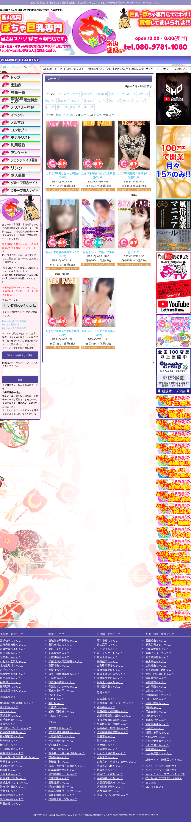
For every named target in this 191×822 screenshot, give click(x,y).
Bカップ (51, 100)
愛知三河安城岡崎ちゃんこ (64, 732)
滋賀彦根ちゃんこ (107, 698)
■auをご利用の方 (11, 324)
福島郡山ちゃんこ (10, 682)
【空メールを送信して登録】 (20, 355)
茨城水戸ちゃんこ (10, 715)
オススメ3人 (128, 94)
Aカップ (144, 94)
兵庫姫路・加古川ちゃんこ (112, 728)
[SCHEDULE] (20, 84)
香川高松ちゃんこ (155, 661)
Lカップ (75, 107)
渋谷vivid (150, 782)
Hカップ (128, 100)
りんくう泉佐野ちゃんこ (111, 753)
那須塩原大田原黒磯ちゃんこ (65, 661)
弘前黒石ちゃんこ (10, 657)
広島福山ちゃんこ (155, 665)
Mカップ (89, 107)
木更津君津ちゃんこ (12, 765)
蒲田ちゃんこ (56, 703)
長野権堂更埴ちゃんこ (110, 670)
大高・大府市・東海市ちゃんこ (66, 765)
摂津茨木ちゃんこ (107, 770)
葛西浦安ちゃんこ (58, 665)
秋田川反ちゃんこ (10, 653)
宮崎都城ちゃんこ (155, 678)
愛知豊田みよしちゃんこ (62, 774)
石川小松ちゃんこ (107, 640)
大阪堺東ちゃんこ (107, 749)
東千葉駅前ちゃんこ (12, 719)
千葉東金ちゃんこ (10, 774)
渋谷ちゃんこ (56, 699)
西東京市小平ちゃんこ (61, 690)
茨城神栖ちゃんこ (58, 657)
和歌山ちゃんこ (106, 707)
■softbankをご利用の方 (14, 328)
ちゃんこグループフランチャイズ (165, 774)
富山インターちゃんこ (110, 653)
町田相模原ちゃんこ (12, 749)
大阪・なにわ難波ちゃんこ (112, 795)
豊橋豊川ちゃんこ (58, 761)
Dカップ (77, 100)
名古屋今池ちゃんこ (60, 728)
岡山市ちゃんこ (154, 728)
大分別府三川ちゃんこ (158, 753)
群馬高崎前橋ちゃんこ (13, 732)
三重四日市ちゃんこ (60, 749)
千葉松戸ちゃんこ (10, 790)
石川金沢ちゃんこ (107, 649)
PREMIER (101, 94)
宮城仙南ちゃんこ (10, 640)
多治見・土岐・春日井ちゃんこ (66, 753)
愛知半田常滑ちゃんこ (61, 786)
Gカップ (115, 100)
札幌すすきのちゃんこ (13, 674)
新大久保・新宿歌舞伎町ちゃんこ (19, 757)
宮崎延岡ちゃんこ (155, 749)
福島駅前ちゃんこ (10, 686)
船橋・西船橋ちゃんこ (61, 711)
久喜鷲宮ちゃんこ (58, 653)
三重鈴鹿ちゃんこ (58, 782)
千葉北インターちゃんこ (62, 686)
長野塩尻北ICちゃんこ (110, 678)
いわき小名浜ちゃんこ (13, 661)
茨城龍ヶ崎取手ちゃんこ (62, 640)
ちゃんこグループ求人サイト (162, 770)
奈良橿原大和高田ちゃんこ (112, 711)
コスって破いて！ (155, 786)
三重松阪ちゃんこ (58, 778)
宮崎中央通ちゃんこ (157, 724)
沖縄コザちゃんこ (155, 736)
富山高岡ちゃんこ (107, 644)
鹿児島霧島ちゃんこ (157, 657)
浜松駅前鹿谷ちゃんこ (61, 795)
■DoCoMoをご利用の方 (14, 320)
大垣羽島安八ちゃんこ (61, 736)
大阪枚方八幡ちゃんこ (110, 765)
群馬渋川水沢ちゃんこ (13, 778)
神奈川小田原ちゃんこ (13, 786)
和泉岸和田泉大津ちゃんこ (112, 719)
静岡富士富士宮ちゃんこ (62, 799)
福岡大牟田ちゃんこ (157, 732)
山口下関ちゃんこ (155, 699)
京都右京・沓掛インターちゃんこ (116, 761)
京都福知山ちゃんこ (108, 790)
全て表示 (64, 94)
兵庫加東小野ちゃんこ (110, 778)
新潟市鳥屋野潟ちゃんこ (111, 674)
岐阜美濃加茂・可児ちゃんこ (65, 790)
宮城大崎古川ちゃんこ (13, 649)
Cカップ (64, 100)
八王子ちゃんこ (57, 707)
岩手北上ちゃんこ (10, 670)
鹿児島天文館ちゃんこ (158, 644)
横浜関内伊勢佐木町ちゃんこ (17, 703)
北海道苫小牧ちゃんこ (13, 690)
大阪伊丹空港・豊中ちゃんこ (114, 715)
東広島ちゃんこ (154, 715)
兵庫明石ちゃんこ (107, 744)
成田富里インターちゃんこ (15, 728)
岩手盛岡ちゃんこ (10, 678)
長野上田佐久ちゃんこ (110, 682)
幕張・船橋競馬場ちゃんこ (64, 674)
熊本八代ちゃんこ (155, 720)
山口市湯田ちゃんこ (157, 745)
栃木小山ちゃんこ (10, 744)
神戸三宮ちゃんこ (107, 740)
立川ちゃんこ (8, 711)
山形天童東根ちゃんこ (13, 644)
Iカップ (140, 100)
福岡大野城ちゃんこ (157, 703)
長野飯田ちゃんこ (107, 661)
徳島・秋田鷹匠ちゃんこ (159, 674)
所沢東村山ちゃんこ (60, 644)
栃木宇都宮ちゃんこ (12, 736)
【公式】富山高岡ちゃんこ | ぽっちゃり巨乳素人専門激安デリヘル (78, 814)
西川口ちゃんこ (9, 707)
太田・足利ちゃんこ (60, 649)
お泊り (114, 94)
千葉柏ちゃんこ (57, 678)
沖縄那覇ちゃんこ (155, 682)
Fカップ (102, 100)
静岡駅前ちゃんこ (58, 757)
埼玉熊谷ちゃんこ (10, 740)
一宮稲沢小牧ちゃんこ (61, 740)
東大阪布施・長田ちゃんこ (112, 724)
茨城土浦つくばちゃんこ (14, 782)
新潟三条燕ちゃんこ (108, 686)
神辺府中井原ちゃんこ (158, 741)
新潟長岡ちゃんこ (107, 657)
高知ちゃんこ (153, 707)
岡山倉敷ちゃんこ (155, 711)
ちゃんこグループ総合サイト (162, 765)
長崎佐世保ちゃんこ (157, 649)
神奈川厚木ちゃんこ (12, 753)
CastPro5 (152, 814)
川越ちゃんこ (8, 724)
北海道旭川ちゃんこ (12, 665)
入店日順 (68, 114)
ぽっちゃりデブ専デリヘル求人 (163, 778)
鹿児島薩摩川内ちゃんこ (159, 670)
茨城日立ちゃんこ (58, 715)
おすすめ (87, 94)
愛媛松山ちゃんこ (155, 640)
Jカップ (50, 107)
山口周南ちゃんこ (155, 686)
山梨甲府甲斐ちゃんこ (110, 665)
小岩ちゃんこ (56, 695)
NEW (76, 94)
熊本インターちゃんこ (158, 653)
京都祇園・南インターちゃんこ (115, 703)
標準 (58, 114)
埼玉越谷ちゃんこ (10, 803)
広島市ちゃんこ (154, 690)
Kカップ (63, 107)
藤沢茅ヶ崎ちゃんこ (12, 799)
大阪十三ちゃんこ (107, 757)
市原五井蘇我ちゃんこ (61, 682)
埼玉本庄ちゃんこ (10, 761)
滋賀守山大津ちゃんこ (110, 774)
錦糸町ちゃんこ (9, 770)
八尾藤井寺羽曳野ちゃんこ (112, 732)
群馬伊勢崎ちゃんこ (12, 795)
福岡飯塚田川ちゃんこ (158, 695)
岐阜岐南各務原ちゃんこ (62, 770)
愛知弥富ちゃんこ (58, 744)
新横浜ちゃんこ (57, 670)
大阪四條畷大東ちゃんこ (111, 782)
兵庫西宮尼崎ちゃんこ (110, 786)
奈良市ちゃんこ (106, 736)
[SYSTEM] (20, 99)
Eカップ (89, 100)
